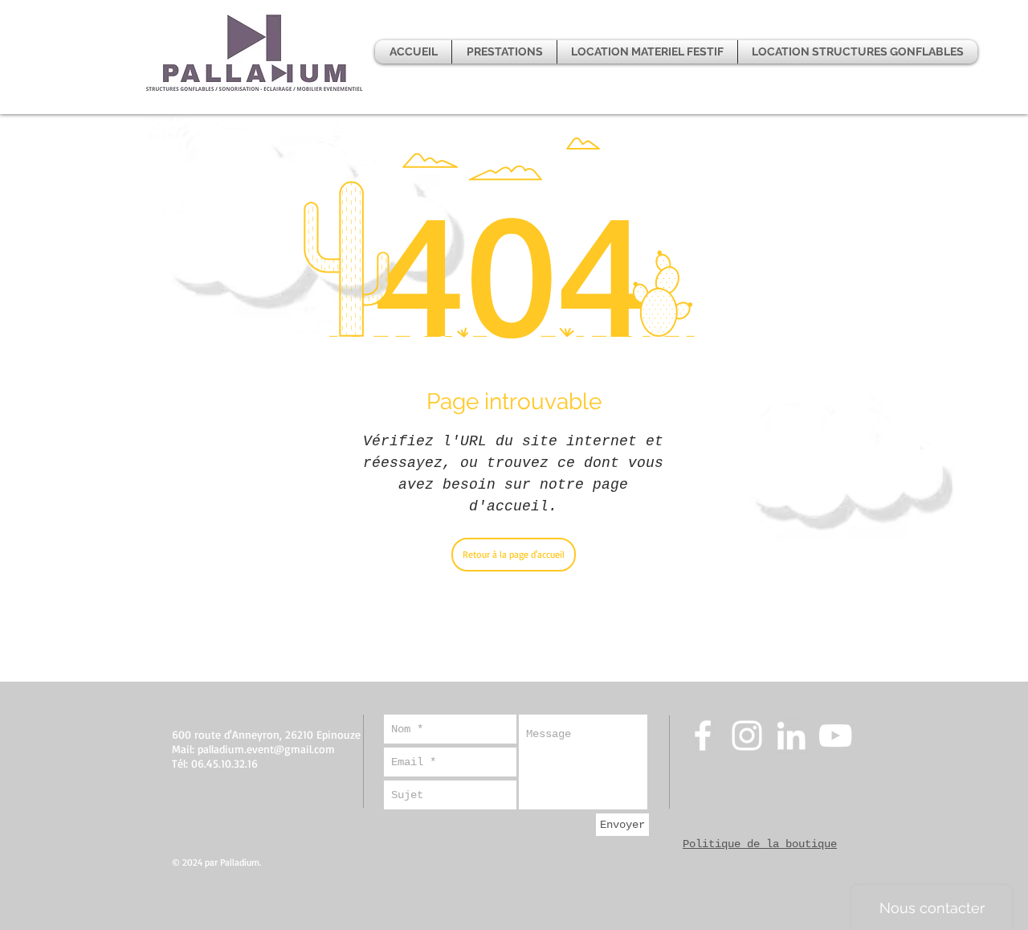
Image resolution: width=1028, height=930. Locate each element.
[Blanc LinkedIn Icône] (791, 735)
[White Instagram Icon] (747, 735)
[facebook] (703, 735)
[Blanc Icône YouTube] (835, 735)
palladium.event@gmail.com (266, 749)
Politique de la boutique (760, 844)
